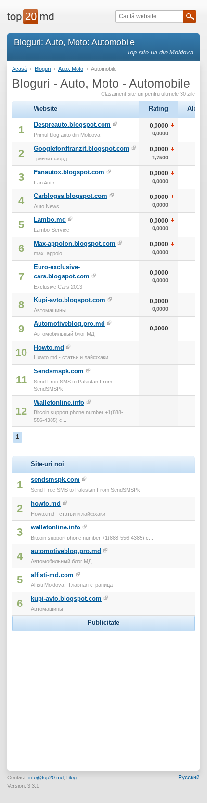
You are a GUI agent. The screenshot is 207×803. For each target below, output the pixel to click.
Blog (71, 777)
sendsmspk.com (55, 479)
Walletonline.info (59, 402)
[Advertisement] (103, 693)
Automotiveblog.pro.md (69, 323)
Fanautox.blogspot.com (69, 172)
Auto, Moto (70, 69)
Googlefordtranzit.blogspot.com (81, 148)
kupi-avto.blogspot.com (66, 598)
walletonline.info (55, 527)
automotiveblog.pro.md (66, 550)
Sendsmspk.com (59, 371)
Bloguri (43, 69)
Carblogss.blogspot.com (70, 195)
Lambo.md (50, 219)
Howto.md (49, 347)
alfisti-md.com (52, 575)
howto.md (46, 503)
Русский (189, 777)
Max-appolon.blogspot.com (75, 243)
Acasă (19, 69)
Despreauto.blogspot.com (72, 124)
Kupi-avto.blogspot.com (69, 299)
